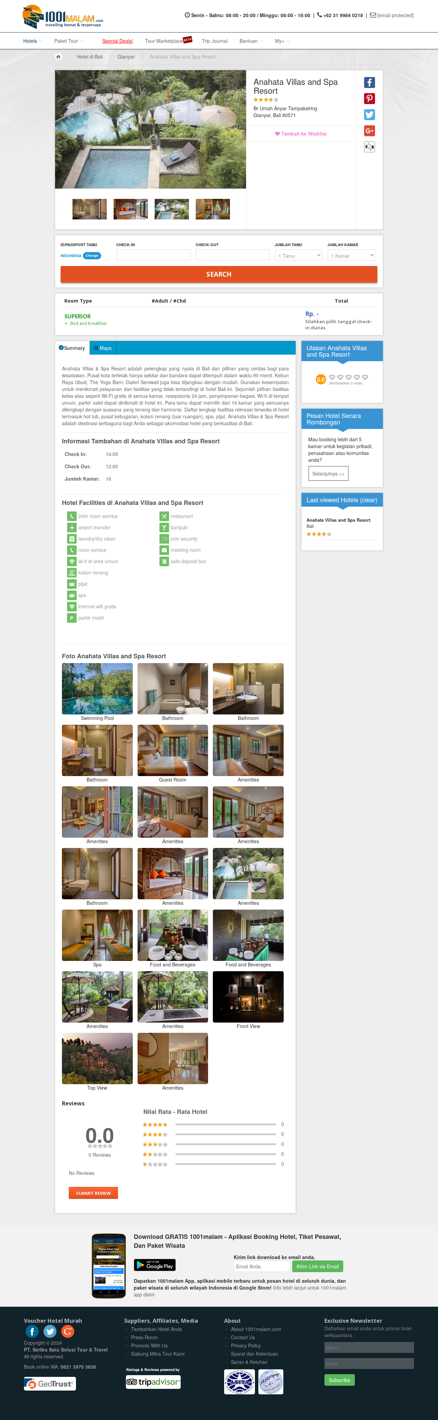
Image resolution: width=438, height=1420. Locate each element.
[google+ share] (369, 130)
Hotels (30, 40)
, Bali (339, 523)
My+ (280, 40)
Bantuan (249, 40)
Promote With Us (149, 1345)
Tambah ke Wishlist (303, 133)
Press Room (144, 1337)
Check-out (207, 244)
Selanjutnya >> (328, 473)
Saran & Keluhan (249, 1361)
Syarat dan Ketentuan (254, 1353)
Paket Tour (66, 40)
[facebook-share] (369, 82)
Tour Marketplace (164, 40)
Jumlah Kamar (342, 244)
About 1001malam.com (256, 1329)
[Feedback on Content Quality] (369, 146)
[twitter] (49, 1335)
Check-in (125, 244)
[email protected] (395, 15)
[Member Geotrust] (50, 1381)
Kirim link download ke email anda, (274, 1257)
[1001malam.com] (61, 16)
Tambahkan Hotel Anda (156, 1329)
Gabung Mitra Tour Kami (157, 1353)
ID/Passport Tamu (79, 244)
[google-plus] (67, 1335)
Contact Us (243, 1337)
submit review (93, 1193)
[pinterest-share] (369, 98)
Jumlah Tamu (288, 244)
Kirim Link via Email (318, 1266)
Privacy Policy (246, 1345)
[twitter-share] (369, 114)
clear (368, 499)
